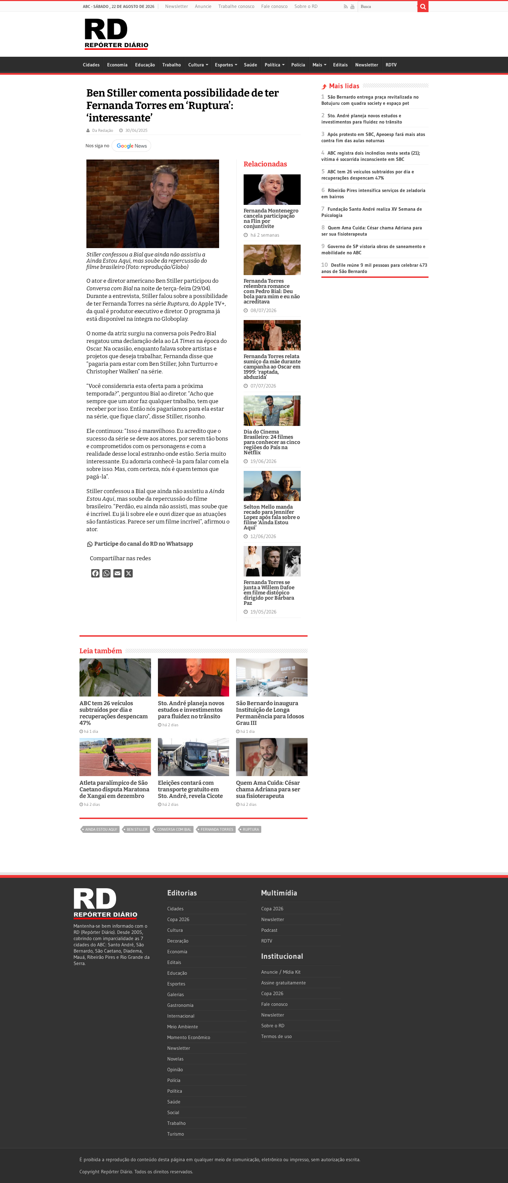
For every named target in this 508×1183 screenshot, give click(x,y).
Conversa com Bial (174, 829)
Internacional (181, 1016)
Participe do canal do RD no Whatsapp (143, 543)
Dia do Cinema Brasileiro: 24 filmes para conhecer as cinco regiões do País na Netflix (272, 442)
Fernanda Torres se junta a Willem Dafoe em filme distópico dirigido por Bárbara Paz (269, 592)
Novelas (175, 1059)
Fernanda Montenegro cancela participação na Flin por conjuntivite (271, 218)
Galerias (175, 994)
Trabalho (171, 65)
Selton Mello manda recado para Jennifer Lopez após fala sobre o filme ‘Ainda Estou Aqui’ (272, 517)
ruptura (251, 829)
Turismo (175, 1134)
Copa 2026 (178, 919)
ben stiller (137, 829)
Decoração (177, 941)
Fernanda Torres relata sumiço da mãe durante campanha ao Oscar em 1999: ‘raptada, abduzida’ (272, 366)
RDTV (391, 65)
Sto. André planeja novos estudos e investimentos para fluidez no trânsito (191, 710)
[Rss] (345, 6)
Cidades (91, 65)
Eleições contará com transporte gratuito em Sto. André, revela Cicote (190, 789)
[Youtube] (352, 6)
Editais (340, 65)
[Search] (423, 6)
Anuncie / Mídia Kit (281, 972)
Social (173, 1112)
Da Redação (102, 130)
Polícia (298, 65)
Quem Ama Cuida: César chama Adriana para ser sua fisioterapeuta (268, 789)
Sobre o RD (306, 6)
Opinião (175, 1069)
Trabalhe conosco (236, 6)
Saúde (250, 65)
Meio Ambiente (182, 1026)
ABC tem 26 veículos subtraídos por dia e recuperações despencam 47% (113, 713)
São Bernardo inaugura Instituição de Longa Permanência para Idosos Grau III (270, 713)
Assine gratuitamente (283, 983)
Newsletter (176, 6)
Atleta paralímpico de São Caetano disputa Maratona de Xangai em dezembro (114, 789)
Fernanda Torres (217, 829)
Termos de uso (276, 1036)
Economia (117, 65)
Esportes (224, 65)
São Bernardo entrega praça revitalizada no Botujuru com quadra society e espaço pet (369, 100)
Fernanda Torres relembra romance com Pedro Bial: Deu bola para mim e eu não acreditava (272, 291)
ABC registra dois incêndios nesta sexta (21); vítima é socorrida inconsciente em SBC (370, 156)
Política (272, 65)
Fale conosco (274, 6)
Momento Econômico (188, 1037)
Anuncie (203, 6)
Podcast (269, 930)
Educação (145, 65)
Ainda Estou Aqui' (101, 829)
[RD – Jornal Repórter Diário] (116, 33)
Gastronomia (180, 1005)
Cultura (196, 65)
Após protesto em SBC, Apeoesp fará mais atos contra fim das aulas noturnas (373, 137)
